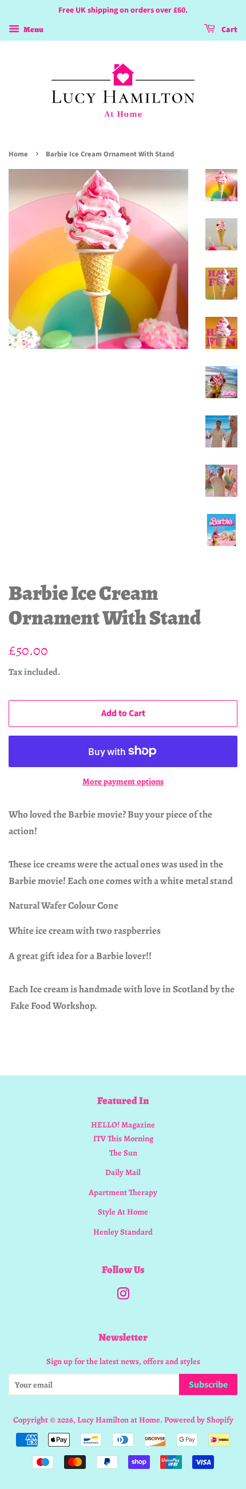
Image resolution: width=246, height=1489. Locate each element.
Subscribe (208, 1384)
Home (18, 154)
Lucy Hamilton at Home (118, 1419)
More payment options (123, 781)
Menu (32, 29)
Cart (228, 30)
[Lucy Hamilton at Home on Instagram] (123, 1296)
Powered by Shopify (198, 1419)
